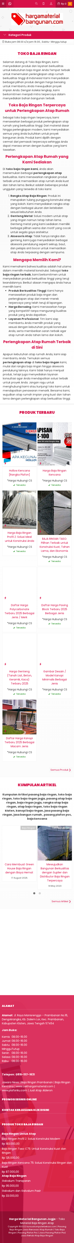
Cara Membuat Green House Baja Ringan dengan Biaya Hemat (19, 868)
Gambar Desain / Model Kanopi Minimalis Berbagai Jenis (54, 677)
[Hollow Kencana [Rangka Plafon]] (19, 444)
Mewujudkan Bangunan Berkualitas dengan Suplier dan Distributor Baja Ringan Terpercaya (55, 872)
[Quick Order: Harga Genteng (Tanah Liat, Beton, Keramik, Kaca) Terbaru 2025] (5, 664)
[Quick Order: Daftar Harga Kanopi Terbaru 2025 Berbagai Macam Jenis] (5, 730)
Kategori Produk (19, 35)
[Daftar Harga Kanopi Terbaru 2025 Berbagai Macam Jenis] (19, 717)
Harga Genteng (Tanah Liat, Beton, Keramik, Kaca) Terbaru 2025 (19, 677)
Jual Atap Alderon (41, 1090)
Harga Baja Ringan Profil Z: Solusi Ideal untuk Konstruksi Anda (19, 537)
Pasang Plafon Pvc (28, 1232)
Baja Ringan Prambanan (37, 1082)
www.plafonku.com (14, 1090)
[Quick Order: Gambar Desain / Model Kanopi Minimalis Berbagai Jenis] (40, 664)
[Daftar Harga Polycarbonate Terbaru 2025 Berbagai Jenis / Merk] (19, 584)
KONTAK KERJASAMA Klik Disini (25, 1110)
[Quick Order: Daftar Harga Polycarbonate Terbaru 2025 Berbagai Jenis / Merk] (5, 597)
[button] (37, 1052)
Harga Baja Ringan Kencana (54, 473)
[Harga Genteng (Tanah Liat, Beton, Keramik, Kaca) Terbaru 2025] (19, 650)
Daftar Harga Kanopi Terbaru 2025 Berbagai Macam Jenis (19, 742)
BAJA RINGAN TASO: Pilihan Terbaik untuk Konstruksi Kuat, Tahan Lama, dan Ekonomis (55, 545)
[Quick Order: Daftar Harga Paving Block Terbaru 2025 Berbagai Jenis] (40, 597)
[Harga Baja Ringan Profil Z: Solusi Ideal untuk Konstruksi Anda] (19, 509)
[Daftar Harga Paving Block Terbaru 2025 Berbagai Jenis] (55, 584)
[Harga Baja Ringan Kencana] (55, 444)
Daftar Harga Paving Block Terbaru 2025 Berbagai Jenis (54, 609)
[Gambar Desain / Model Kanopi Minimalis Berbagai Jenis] (55, 650)
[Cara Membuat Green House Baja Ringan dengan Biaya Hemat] (19, 843)
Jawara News (10, 1082)
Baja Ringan (28, 827)
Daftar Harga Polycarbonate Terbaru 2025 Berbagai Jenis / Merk (19, 611)
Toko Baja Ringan (61, 827)
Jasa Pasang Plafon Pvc (52, 1232)
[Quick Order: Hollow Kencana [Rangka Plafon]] (5, 463)
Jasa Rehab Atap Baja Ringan (37, 1235)
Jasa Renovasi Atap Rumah (38, 1229)
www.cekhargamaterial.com (34, 1086)
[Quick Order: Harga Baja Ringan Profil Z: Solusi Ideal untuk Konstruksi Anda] (5, 525)
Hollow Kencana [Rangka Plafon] (19, 473)
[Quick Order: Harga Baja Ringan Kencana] (40, 463)
